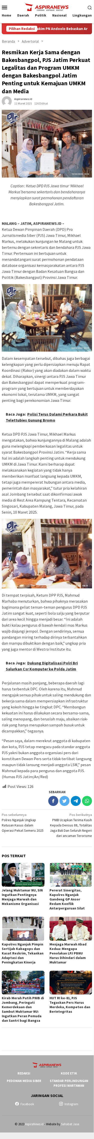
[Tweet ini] (65, 801)
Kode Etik (69, 1073)
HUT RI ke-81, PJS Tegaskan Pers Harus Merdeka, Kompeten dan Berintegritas (70, 1005)
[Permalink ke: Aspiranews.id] (7, 101)
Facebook (27, 1104)
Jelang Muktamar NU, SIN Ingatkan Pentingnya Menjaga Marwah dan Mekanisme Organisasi (22, 897)
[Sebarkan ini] (53, 801)
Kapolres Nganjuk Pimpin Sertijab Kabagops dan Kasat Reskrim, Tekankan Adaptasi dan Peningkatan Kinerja (23, 953)
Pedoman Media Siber (24, 1081)
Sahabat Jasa (70, 1124)
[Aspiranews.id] (46, 7)
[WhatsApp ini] (87, 801)
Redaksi (24, 1073)
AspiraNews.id (34, 1124)
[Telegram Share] (76, 801)
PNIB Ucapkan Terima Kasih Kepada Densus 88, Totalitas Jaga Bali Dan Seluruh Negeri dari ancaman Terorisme (71, 825)
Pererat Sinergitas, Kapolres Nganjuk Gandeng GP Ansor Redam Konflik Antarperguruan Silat (67, 899)
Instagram (71, 1104)
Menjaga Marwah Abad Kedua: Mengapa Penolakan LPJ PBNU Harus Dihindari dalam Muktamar (68, 953)
